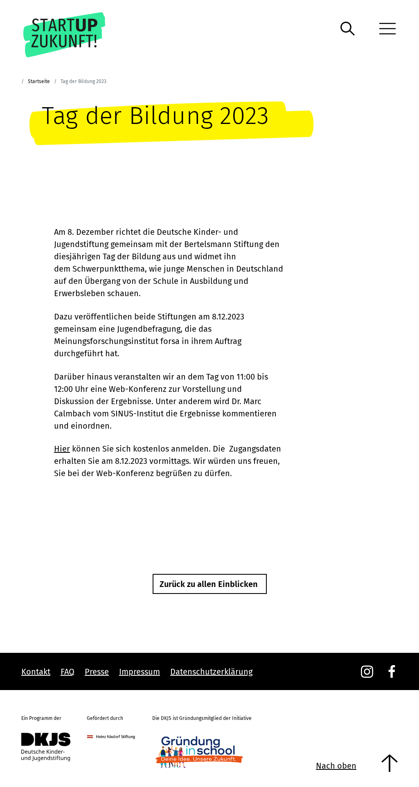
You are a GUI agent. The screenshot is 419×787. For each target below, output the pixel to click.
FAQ (67, 672)
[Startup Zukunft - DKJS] (75, 34)
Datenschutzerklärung (211, 672)
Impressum (139, 672)
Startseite (39, 81)
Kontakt (35, 672)
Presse (97, 672)
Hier (62, 449)
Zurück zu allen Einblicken (209, 584)
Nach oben (336, 766)
